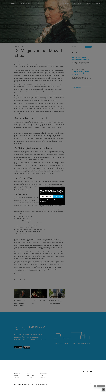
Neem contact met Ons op (45, 371)
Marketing (44, 201)
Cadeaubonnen (17, 373)
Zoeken (88, 46)
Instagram (91, 371)
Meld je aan (67, 3)
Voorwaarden (16, 377)
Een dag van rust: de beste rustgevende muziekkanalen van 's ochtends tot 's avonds (81, 59)
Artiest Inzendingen (30, 375)
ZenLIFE (32, 3)
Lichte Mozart (27, 269)
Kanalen (22, 3)
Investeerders (42, 377)
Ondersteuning (17, 371)
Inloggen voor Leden (89, 3)
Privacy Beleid (29, 377)
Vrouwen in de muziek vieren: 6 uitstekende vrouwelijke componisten (80, 72)
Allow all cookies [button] (58, 196)
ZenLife (28, 373)
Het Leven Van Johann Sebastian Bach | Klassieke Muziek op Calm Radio (56, 302)
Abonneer (29, 371)
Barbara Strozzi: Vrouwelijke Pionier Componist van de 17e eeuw (39, 302)
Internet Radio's (17, 375)
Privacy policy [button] (42, 193)
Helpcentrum (37, 3)
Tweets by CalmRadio (76, 87)
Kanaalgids (42, 375)
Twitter (87, 371)
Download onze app (77, 3)
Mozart (51, 262)
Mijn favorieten (27, 3)
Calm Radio (11, 3)
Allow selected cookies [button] (46, 196)
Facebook (83, 371)
